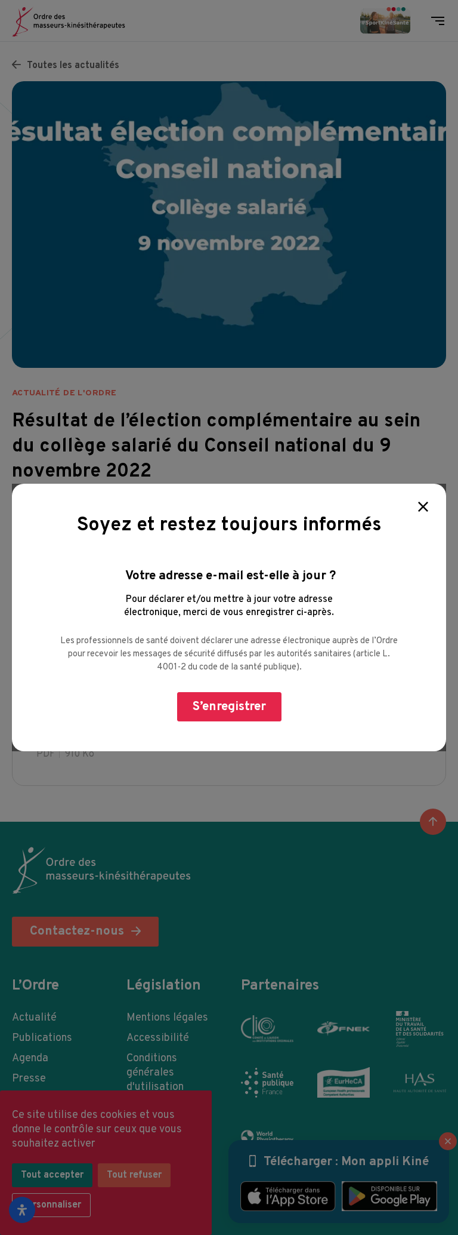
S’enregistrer (229, 707)
